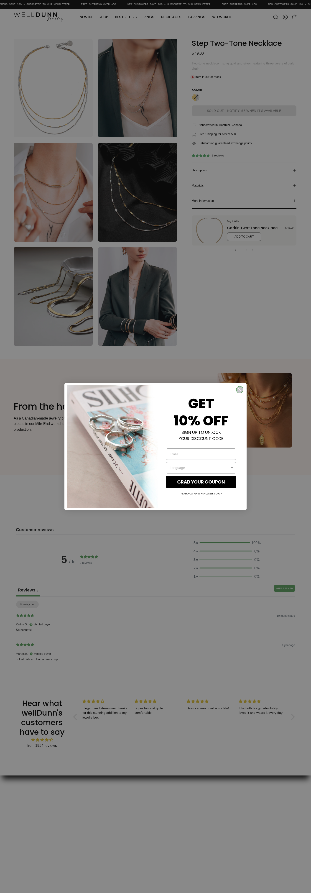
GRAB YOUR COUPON (201, 482)
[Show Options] (232, 467)
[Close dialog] (239, 389)
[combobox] (200, 467)
